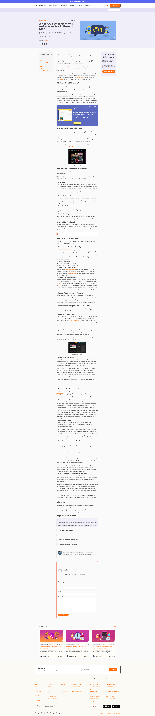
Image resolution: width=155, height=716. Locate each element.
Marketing (44, 16)
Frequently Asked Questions (45, 70)
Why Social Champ (53, 5)
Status (62, 682)
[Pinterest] (56, 713)
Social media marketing (70, 10)
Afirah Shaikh (46, 656)
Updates (49, 686)
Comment (60, 596)
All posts (61, 10)
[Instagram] (41, 713)
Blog (40, 16)
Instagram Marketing (44, 644)
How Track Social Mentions (45, 62)
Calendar (36, 686)
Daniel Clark (46, 40)
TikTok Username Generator (112, 689)
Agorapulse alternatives (95, 686)
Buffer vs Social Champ (76, 684)
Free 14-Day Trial (77, 123)
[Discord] (59, 713)
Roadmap (50, 691)
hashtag (58, 283)
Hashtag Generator (110, 696)
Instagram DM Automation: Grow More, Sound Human (50, 647)
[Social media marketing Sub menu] (76, 9)
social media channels (64, 249)
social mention (84, 88)
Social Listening (38, 691)
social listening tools (71, 269)
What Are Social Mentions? (45, 56)
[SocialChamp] (40, 5)
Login (107, 5)
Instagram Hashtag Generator (112, 682)
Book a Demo (87, 5)
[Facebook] (42, 44)
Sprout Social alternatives (95, 689)
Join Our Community (52, 696)
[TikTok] (44, 713)
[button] (46, 54)
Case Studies (50, 684)
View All (114, 626)
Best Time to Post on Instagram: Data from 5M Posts (76, 647)
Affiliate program (51, 689)
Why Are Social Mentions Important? (45, 59)
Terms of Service (117, 713)
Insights (80, 10)
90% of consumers (69, 67)
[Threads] (50, 713)
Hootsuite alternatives (94, 682)
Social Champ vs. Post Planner (78, 689)
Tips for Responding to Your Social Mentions (45, 65)
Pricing (80, 5)
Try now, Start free (108, 71)
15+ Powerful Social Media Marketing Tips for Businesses (78, 234)
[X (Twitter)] (38, 713)
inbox (61, 79)
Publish (36, 682)
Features (63, 5)
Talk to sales (63, 689)
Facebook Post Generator (111, 698)
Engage (36, 684)
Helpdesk (63, 684)
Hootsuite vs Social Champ (77, 682)
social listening (73, 273)
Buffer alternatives (94, 684)
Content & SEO (87, 10)
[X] (44, 44)
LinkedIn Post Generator (111, 694)
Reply (94, 569)
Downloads (50, 701)
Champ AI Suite (38, 700)
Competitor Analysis (39, 698)
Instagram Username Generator (112, 691)
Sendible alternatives (94, 696)
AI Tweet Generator (110, 686)
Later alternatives (93, 691)
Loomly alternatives (94, 698)
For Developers (64, 691)
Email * (59, 591)
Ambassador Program (52, 698)
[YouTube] (53, 713)
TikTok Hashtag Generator (111, 684)
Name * (60, 586)
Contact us (63, 686)
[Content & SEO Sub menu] (91, 9)
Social (45, 20)
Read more (59, 656)
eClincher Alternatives (94, 694)
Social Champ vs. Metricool (77, 686)
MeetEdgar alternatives (95, 701)
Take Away (42, 68)
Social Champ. (80, 77)
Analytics (37, 689)
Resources (72, 5)
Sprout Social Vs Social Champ (78, 691)
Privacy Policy (102, 713)
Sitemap (109, 713)
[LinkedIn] (46, 44)
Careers (49, 694)
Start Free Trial (114, 5)
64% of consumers (74, 320)
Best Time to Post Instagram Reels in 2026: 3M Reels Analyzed (102, 647)
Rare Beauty (72, 146)
